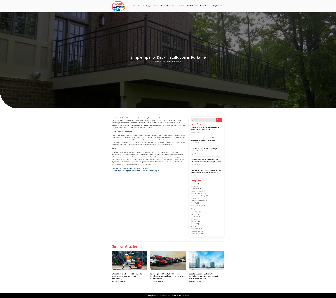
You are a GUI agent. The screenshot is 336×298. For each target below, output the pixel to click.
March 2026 (194, 224)
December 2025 (195, 231)
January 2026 (195, 229)
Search (219, 120)
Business (141, 6)
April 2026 (194, 221)
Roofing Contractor (217, 6)
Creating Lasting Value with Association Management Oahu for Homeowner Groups (204, 276)
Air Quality (194, 203)
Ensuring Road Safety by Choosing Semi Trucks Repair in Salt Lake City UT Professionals (167, 276)
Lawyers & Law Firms (168, 6)
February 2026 (195, 226)
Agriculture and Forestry (198, 201)
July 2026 (193, 214)
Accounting (194, 186)
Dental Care (204, 6)
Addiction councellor (197, 191)
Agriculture (194, 198)
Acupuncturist (195, 189)
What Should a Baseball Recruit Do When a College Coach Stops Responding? (127, 276)
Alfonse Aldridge (162, 62)
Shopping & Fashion (152, 6)
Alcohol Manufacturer (197, 205)
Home (134, 6)
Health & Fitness (192, 6)
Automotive (181, 6)
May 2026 (194, 219)
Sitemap (186, 296)
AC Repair (194, 184)
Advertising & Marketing (198, 196)
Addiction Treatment (197, 193)
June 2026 (194, 217)
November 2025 (195, 233)
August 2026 (194, 212)
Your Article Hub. (165, 296)
